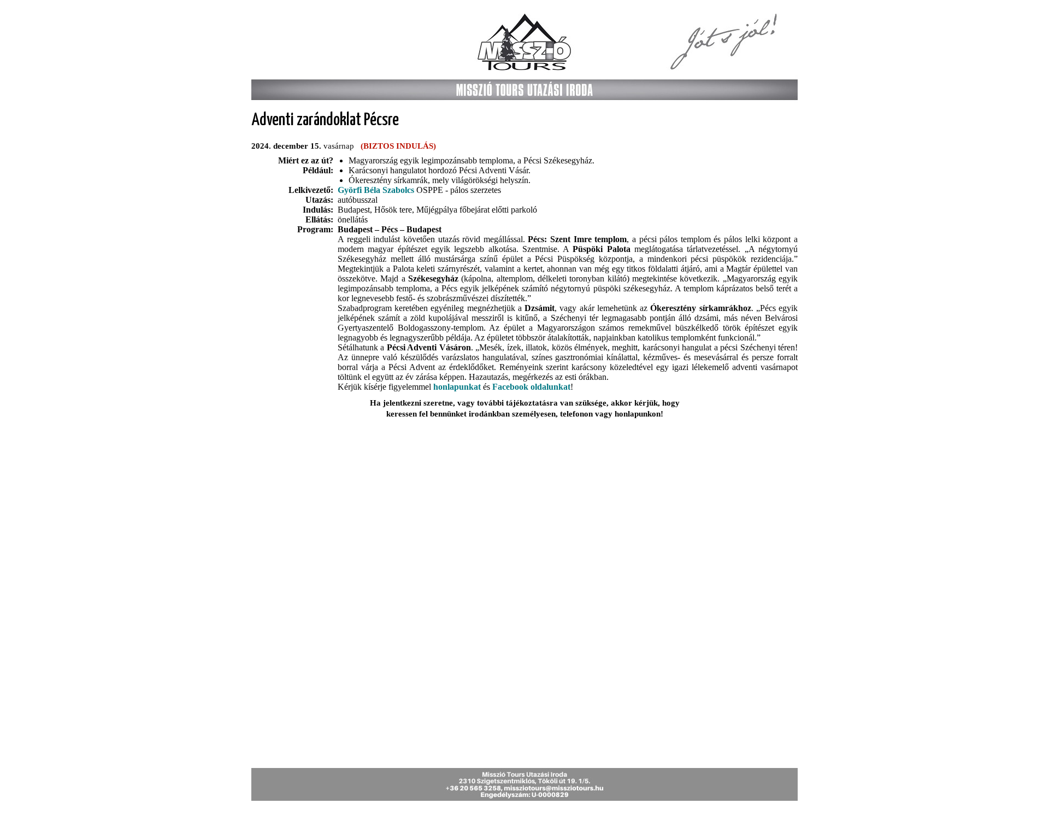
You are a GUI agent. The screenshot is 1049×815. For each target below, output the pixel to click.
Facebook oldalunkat (531, 386)
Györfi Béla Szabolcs (376, 190)
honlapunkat (457, 386)
